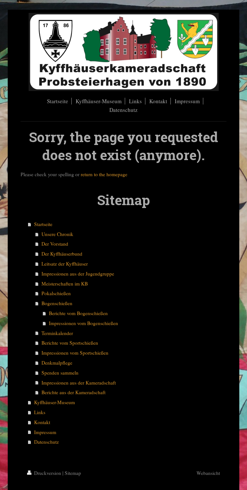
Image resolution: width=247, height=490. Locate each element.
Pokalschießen (56, 293)
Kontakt (42, 422)
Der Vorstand (54, 243)
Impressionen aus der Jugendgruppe (77, 273)
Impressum (45, 432)
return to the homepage (104, 174)
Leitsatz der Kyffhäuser (64, 263)
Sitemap (73, 473)
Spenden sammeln (59, 372)
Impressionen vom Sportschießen (74, 352)
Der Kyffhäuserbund (61, 253)
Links (39, 412)
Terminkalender (57, 333)
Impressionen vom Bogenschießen (83, 323)
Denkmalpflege (56, 362)
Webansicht (208, 473)
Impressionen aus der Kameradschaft (78, 382)
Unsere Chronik (57, 234)
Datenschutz (46, 442)
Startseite (43, 224)
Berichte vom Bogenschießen (78, 313)
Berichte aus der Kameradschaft (73, 392)
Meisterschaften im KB (64, 283)
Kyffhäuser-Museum (54, 402)
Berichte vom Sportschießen (69, 343)
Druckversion (47, 473)
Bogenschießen (56, 303)
